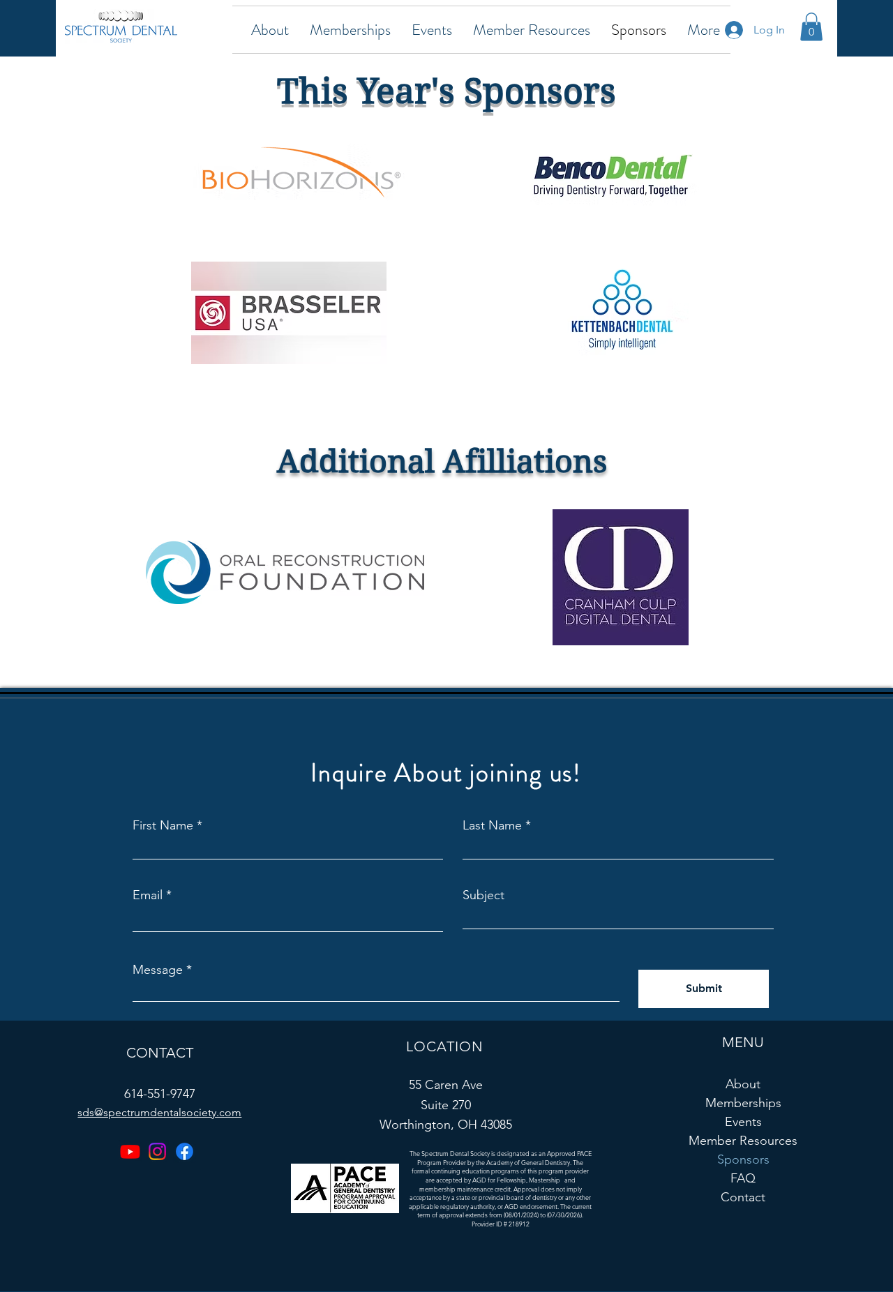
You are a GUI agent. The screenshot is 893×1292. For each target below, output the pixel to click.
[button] (270, 29)
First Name (163, 825)
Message (158, 969)
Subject (483, 895)
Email (148, 895)
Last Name (492, 825)
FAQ (743, 1178)
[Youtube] (130, 1151)
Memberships (743, 1103)
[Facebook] (184, 1151)
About (743, 1084)
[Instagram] (157, 1151)
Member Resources (743, 1140)
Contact (743, 1197)
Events (743, 1121)
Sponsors (743, 1159)
